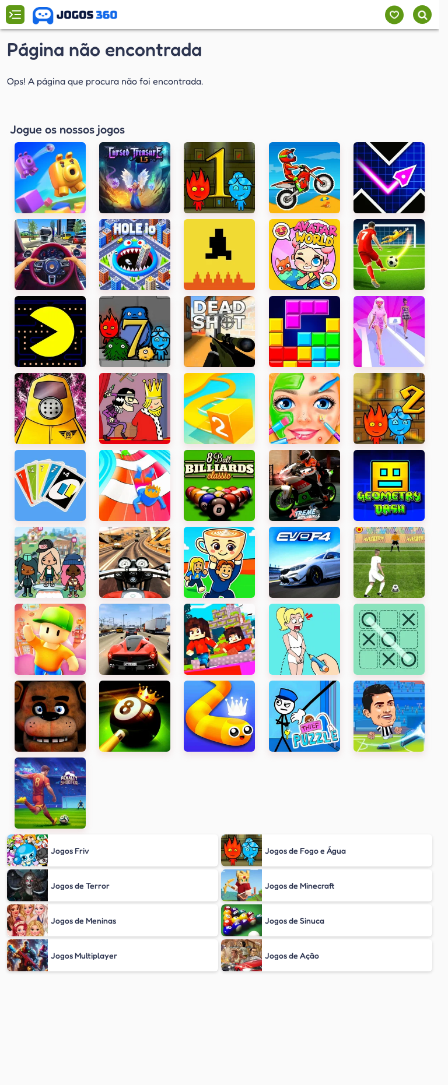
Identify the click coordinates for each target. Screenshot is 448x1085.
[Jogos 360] (75, 15)
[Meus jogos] (394, 15)
